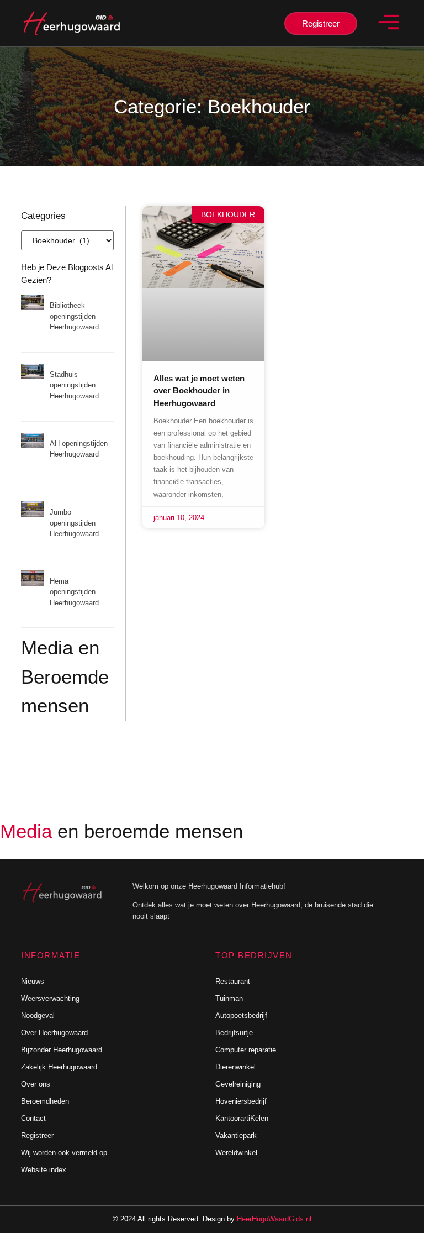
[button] (388, 23)
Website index (43, 1170)
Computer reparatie (245, 1050)
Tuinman (229, 998)
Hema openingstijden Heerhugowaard (74, 592)
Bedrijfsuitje (234, 1033)
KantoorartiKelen (241, 1118)
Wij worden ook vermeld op (64, 1152)
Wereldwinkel (236, 1152)
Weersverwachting (50, 998)
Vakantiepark (236, 1135)
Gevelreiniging (238, 1084)
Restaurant (232, 981)
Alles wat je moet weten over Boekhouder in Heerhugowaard (199, 391)
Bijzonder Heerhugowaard (61, 1050)
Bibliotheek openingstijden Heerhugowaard (74, 316)
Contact (33, 1118)
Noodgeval (38, 1015)
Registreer (37, 1135)
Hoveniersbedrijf (241, 1101)
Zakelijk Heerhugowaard (59, 1067)
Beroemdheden (45, 1101)
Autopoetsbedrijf (241, 1015)
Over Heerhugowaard (54, 1033)
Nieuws (32, 981)
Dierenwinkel (235, 1067)
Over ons (35, 1084)
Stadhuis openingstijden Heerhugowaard (74, 385)
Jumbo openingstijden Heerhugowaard (74, 523)
